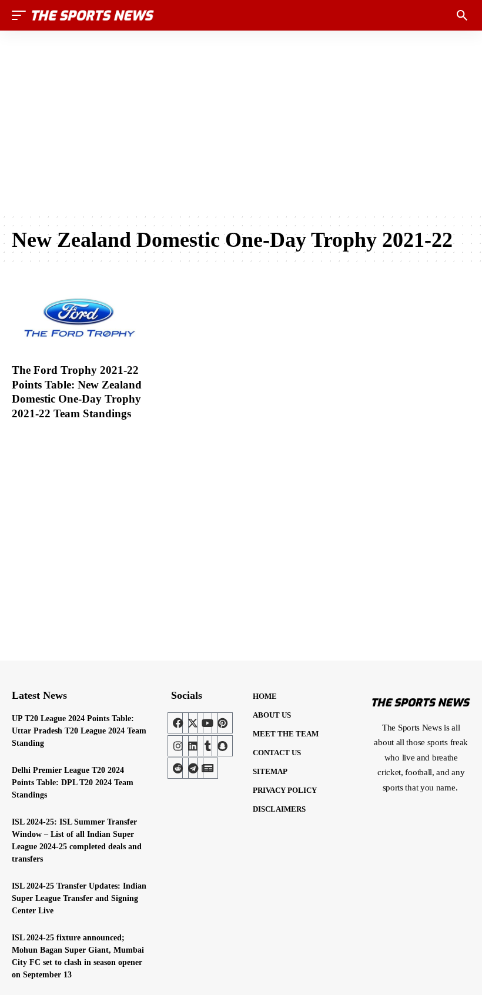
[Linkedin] (192, 745)
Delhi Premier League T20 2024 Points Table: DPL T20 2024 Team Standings (72, 782)
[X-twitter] (192, 722)
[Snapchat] (222, 745)
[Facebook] (178, 722)
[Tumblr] (207, 745)
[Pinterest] (222, 722)
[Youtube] (207, 722)
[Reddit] (178, 768)
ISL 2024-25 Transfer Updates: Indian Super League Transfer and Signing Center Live (79, 898)
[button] (22, 15)
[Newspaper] (207, 768)
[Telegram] (192, 768)
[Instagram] (178, 745)
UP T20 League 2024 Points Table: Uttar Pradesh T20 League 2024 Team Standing (79, 731)
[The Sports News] (93, 15)
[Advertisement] (241, 121)
